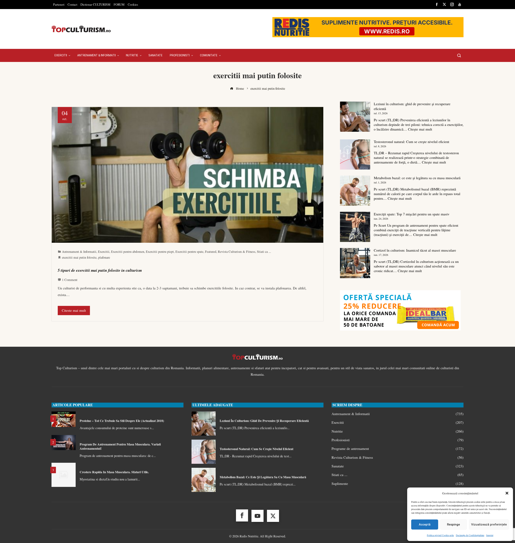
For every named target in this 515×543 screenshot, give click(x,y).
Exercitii (103, 251)
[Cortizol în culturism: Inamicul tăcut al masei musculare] (355, 263)
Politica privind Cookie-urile (440, 535)
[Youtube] (257, 516)
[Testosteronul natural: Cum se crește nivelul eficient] (355, 154)
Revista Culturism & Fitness (236, 251)
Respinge (453, 524)
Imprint (489, 535)
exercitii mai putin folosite (79, 257)
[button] (507, 493)
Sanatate (398, 466)
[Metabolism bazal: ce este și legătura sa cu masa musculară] (355, 191)
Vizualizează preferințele (489, 524)
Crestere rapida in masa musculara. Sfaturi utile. (114, 472)
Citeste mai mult (74, 310)
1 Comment (69, 280)
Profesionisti (398, 440)
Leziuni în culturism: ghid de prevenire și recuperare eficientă (412, 106)
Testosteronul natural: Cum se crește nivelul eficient (411, 141)
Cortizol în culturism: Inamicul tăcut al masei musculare (415, 250)
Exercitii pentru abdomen (127, 251)
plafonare (104, 257)
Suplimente (398, 483)
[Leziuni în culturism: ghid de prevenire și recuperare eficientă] (355, 117)
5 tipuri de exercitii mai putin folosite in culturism (100, 270)
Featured (210, 251)
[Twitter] (273, 516)
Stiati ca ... (264, 251)
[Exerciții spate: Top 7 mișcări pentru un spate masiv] (355, 227)
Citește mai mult (420, 129)
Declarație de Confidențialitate (470, 535)
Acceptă (425, 524)
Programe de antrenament (398, 448)
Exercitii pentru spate (189, 251)
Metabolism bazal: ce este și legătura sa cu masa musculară (417, 177)
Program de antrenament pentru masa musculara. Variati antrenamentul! (120, 446)
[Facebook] (242, 515)
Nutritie (398, 431)
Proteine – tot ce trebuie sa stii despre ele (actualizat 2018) (122, 420)
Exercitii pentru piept (160, 251)
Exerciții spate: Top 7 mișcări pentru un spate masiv (411, 214)
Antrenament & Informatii (79, 251)
